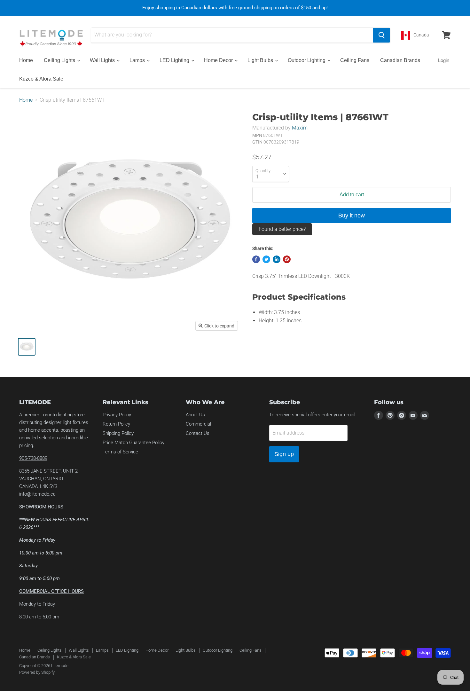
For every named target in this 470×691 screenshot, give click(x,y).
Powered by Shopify (37, 672)
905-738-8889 (33, 458)
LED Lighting (175, 60)
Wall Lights (103, 60)
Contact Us (197, 433)
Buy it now (351, 215)
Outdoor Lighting (307, 60)
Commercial (198, 424)
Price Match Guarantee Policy (133, 442)
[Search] (381, 35)
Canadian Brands (400, 60)
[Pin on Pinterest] (287, 259)
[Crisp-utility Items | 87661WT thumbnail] (27, 347)
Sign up (284, 454)
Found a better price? (282, 229)
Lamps (137, 60)
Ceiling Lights (60, 60)
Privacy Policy (117, 415)
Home (26, 60)
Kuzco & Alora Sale (41, 79)
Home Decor (219, 60)
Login (443, 60)
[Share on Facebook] (256, 259)
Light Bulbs (260, 60)
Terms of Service (120, 452)
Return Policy (116, 424)
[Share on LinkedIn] (276, 259)
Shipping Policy (118, 433)
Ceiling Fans (354, 60)
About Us (195, 415)
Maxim (300, 128)
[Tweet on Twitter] (266, 259)
